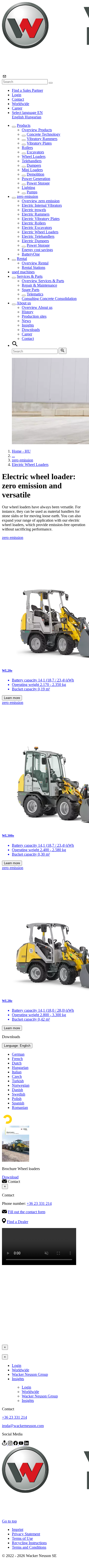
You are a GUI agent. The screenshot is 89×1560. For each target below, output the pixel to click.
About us (24, 303)
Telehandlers (32, 161)
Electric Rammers (35, 214)
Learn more (12, 698)
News (26, 321)
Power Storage (38, 183)
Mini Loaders (32, 170)
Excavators (35, 152)
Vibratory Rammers (42, 139)
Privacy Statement (26, 1534)
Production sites (34, 316)
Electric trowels (34, 210)
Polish (17, 1099)
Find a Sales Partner (27, 90)
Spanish (18, 1103)
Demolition (35, 174)
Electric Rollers (34, 223)
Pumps (32, 192)
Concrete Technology (43, 134)
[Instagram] (10, 1444)
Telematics (35, 294)
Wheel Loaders (33, 156)
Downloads (31, 330)
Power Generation (36, 179)
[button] (27, 112)
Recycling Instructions (29, 1543)
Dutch (17, 1063)
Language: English (17, 1045)
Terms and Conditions (29, 1547)
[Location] (5, 1444)
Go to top (9, 1521)
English (18, 117)
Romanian (20, 1107)
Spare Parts (30, 290)
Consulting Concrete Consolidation (49, 298)
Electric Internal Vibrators (42, 205)
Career (17, 108)
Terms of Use (22, 1538)
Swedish (18, 1094)
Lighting (28, 187)
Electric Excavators (37, 227)
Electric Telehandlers (38, 236)
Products (23, 125)
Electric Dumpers (35, 241)
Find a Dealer (17, 1222)
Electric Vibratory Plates (41, 219)
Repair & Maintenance (39, 285)
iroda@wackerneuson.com (23, 1426)
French (17, 1059)
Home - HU (21, 451)
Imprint (17, 1529)
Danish (17, 1090)
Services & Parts (30, 276)
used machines (23, 272)
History (27, 312)
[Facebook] (16, 1444)
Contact (18, 99)
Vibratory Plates (39, 143)
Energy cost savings (37, 250)
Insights (28, 325)
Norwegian (20, 1085)
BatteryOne (31, 254)
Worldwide (20, 104)
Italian (17, 1072)
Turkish (18, 1081)
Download (10, 1177)
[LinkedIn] (26, 1444)
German (18, 1054)
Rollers (27, 148)
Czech (17, 1076)
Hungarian (33, 117)
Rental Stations (33, 267)
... (13, 456)
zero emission (27, 196)
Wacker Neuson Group (30, 1374)
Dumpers (34, 165)
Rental (22, 259)
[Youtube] (21, 1444)
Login (16, 95)
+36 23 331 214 (39, 1203)
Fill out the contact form (26, 1212)
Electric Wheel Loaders (40, 232)
